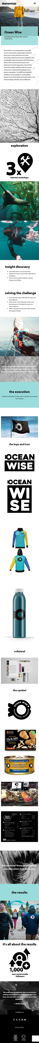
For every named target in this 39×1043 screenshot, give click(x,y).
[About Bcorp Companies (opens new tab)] (15, 1037)
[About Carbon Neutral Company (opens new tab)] (23, 1037)
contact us (19, 1012)
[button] (34, 3)
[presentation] (14, 1020)
